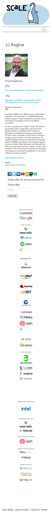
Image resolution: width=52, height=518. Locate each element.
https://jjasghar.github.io (14, 157)
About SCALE (8, 509)
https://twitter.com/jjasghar (15, 164)
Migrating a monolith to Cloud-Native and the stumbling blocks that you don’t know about (23, 101)
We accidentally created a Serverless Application (24, 90)
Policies (44, 509)
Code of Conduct (22, 509)
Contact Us (35, 509)
